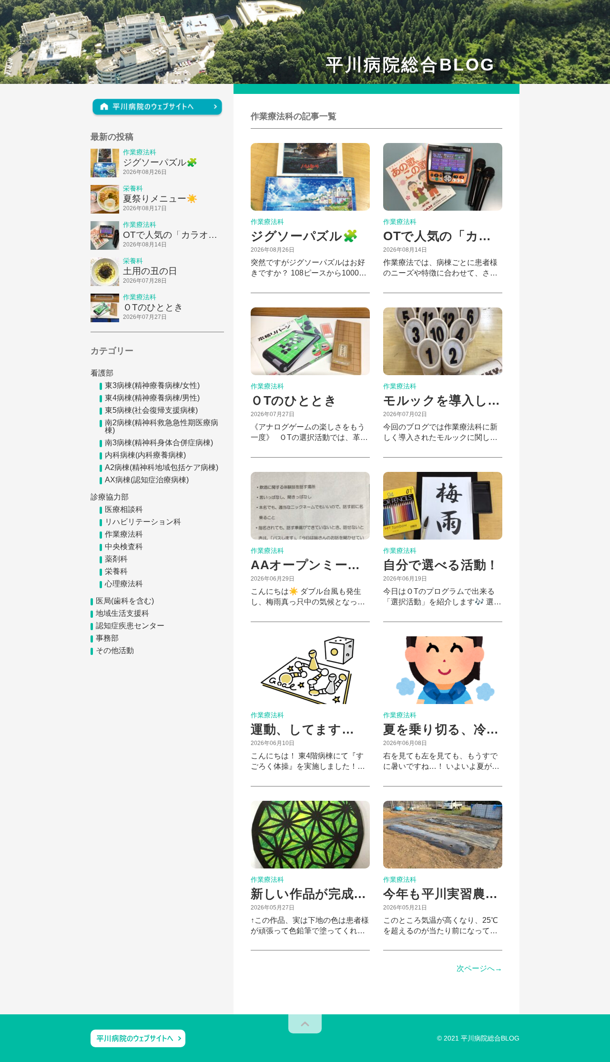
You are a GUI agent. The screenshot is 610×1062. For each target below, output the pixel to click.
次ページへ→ (479, 968)
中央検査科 (124, 546)
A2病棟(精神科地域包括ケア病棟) (161, 467)
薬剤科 (116, 559)
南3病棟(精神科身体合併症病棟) (159, 443)
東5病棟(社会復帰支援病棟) (151, 410)
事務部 (107, 638)
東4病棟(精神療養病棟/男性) (152, 398)
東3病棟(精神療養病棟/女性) (152, 385)
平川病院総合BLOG (411, 64)
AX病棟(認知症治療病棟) (147, 480)
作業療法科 (124, 534)
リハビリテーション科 (143, 522)
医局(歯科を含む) (125, 601)
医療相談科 (124, 509)
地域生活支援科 (122, 613)
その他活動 (115, 650)
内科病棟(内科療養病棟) (145, 455)
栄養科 (116, 571)
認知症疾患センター (130, 626)
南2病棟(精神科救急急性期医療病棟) (161, 426)
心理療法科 (124, 584)
